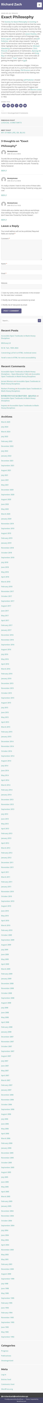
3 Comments (23, 113)
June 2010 (5, 911)
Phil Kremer (25, 70)
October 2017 (6, 596)
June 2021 (5, 480)
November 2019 (7, 523)
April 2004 (5, 1245)
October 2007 (6, 1046)
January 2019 (6, 543)
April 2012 (5, 843)
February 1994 (6, 1313)
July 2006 (4, 1119)
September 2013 (7, 809)
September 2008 (7, 998)
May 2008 (5, 1017)
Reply (4, 171)
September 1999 (7, 1279)
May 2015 (5, 717)
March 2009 (5, 969)
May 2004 (5, 1240)
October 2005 (6, 1162)
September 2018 (7, 557)
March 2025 (5, 422)
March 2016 (5, 669)
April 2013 (5, 828)
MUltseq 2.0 (6, 343)
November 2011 (7, 867)
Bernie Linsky (36, 89)
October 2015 (6, 693)
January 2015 (6, 736)
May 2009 (5, 959)
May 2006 (5, 1129)
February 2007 (6, 1085)
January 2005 (6, 1206)
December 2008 (7, 983)
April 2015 (5, 722)
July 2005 (4, 1177)
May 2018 (5, 572)
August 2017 (6, 606)
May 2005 (5, 1187)
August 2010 (6, 906)
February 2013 (6, 833)
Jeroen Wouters (7, 381)
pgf (24, 60)
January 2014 (6, 795)
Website (4, 283)
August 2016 (6, 649)
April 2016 (5, 664)
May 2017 (5, 615)
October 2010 (6, 896)
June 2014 (5, 770)
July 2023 (4, 436)
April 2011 (5, 872)
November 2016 (7, 640)
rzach (15, 13)
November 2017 (7, 591)
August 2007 (6, 1056)
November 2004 (7, 1216)
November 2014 (7, 746)
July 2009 (4, 949)
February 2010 (6, 930)
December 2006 (7, 1095)
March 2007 (5, 1080)
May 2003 (5, 1254)
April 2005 (5, 1192)
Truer (15, 58)
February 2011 (6, 882)
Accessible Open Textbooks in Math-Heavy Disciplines (20, 375)
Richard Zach (11, 4)
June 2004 (5, 1235)
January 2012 (6, 858)
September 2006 (7, 1109)
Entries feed (6, 1379)
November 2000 (7, 1269)
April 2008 (5, 1022)
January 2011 (6, 887)
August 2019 (6, 533)
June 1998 (5, 1288)
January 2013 (6, 838)
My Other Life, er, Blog (13, 131)
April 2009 (5, 964)
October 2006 (6, 1104)
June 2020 (5, 504)
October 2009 (6, 935)
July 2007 (4, 1061)
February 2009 (6, 974)
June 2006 (5, 1124)
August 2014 (6, 761)
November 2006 (7, 1100)
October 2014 (6, 751)
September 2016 (7, 645)
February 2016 (6, 674)
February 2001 (6, 1264)
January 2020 (6, 519)
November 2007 (7, 1041)
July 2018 (4, 562)
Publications (6, 1356)
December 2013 (7, 799)
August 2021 (6, 470)
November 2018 (7, 548)
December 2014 (7, 741)
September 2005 (7, 1167)
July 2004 (4, 1230)
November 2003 (7, 1250)
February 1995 (6, 1303)
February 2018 (6, 586)
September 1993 (7, 1322)
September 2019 (7, 528)
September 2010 (7, 901)
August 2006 (6, 1114)
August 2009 (6, 945)
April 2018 (5, 577)
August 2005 (6, 1172)
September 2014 (7, 756)
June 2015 (5, 712)
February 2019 (6, 538)
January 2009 (6, 979)
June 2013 (5, 819)
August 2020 (6, 499)
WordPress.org (7, 1389)
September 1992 (7, 1337)
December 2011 (7, 862)
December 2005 (7, 1153)
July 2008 (4, 1008)
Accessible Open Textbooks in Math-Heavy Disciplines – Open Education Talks (18, 373)
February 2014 (6, 790)
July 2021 (4, 475)
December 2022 (7, 446)
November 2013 (7, 804)
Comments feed (7, 1384)
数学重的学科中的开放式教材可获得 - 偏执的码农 (18, 396)
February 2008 (6, 1027)
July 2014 (4, 766)
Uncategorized (13, 113)
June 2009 (5, 954)
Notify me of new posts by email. (15, 305)
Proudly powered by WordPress (14, 1399)
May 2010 (5, 916)
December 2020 (7, 490)
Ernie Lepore (6, 39)
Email (3, 273)
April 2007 (5, 1075)
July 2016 (4, 654)
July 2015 (4, 707)
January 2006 (6, 1148)
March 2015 (5, 727)
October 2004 (6, 1221)
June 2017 (5, 611)
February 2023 (6, 441)
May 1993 (5, 1332)
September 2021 (7, 465)
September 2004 (7, 1225)
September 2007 (7, 1051)
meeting (32, 22)
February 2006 (6, 1143)
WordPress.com (21, 1401)
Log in (3, 1374)
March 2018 (5, 582)
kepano (4, 405)
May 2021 (5, 485)
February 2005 (6, 1201)
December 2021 (7, 461)
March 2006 (5, 1138)
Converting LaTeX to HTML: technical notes (18, 353)
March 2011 (5, 877)
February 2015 (6, 732)
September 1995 (7, 1298)
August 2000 (6, 1274)
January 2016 (6, 678)
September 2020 (7, 494)
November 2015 (7, 688)
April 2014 (5, 780)
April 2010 (5, 920)
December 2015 (7, 683)
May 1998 (5, 1293)
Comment (5, 238)
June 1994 (5, 1308)
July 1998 (4, 1283)
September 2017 (7, 601)
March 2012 (5, 848)
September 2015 (7, 698)
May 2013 (5, 824)
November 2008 (7, 988)
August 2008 (6, 1003)
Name (4, 264)
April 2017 (5, 620)
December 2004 (7, 1211)
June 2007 (5, 1066)
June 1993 (5, 1327)
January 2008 (6, 1032)
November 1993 (7, 1317)
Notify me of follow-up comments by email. (19, 300)
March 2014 (5, 785)
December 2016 (7, 635)
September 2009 (7, 940)
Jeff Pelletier (29, 80)
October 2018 (6, 553)
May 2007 (5, 1070)
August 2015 (6, 703)
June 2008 (5, 1012)
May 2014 (5, 775)
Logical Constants (11, 121)
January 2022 (6, 456)
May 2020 (5, 509)
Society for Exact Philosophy (16, 22)
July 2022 (4, 451)
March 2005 (5, 1196)
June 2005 (5, 1182)
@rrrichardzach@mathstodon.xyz (14, 1396)
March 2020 (5, 514)
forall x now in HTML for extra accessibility (18, 357)
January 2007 (6, 1090)
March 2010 (5, 925)
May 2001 (5, 1259)
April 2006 (5, 1133)
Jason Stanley (31, 34)
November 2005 (7, 1158)
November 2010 (7, 891)
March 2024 (5, 432)
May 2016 (5, 659)
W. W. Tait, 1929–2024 (9, 348)
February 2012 (6, 853)
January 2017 (6, 630)
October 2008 (6, 993)
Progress (4, 1351)
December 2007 (7, 1037)
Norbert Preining (8, 388)
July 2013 (4, 814)
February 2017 (6, 625)
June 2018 (5, 567)
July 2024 (4, 427)
